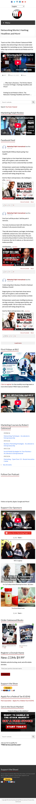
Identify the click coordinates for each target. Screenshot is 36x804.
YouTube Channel (11, 107)
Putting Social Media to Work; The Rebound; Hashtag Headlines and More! (17, 93)
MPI (5, 75)
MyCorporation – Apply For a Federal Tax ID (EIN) (17, 701)
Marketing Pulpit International (16, 146)
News (24, 75)
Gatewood (18, 801)
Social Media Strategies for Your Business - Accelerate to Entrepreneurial (18, 452)
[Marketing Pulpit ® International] (17, 10)
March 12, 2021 (14, 75)
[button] (20, 538)
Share (32, 202)
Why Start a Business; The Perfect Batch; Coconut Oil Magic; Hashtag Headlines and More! (17, 84)
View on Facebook (24, 202)
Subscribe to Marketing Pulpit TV (19, 533)
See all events (7, 465)
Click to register (6, 384)
